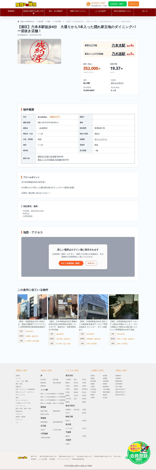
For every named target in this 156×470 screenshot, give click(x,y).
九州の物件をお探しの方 (83, 456)
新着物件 (11, 11)
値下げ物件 (118, 387)
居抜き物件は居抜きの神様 (81, 466)
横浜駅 (105, 395)
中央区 (68, 386)
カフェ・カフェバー (22, 400)
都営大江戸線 (91, 45)
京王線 (43, 430)
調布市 (84, 413)
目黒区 (76, 389)
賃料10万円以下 (120, 389)
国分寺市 (76, 410)
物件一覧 (33, 456)
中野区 (68, 392)
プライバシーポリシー (64, 459)
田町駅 (92, 395)
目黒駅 (92, 384)
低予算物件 (118, 384)
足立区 (76, 395)
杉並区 (84, 399)
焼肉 (17, 397)
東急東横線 (44, 422)
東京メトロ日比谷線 (47, 397)
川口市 (84, 428)
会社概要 (52, 459)
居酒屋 (18, 376)
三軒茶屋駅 (106, 389)
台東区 (84, 386)
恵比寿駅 (93, 381)
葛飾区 (84, 402)
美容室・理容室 (20, 417)
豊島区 (76, 392)
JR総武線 (43, 383)
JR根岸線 (43, 386)
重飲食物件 (118, 381)
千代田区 (68, 379)
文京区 (84, 379)
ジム (17, 422)
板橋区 (68, 402)
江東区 (68, 389)
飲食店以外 (19, 411)
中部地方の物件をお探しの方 (103, 456)
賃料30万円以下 (120, 395)
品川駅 (105, 397)
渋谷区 (84, 395)
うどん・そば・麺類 (22, 381)
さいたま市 (69, 428)
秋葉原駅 (105, 381)
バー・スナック (20, 406)
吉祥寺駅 (93, 389)
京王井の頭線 (57, 430)
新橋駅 (105, 378)
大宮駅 (92, 397)
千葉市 (84, 436)
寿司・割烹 (19, 384)
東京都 (40, 21)
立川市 (68, 413)
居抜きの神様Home (27, 21)
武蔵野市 (68, 410)
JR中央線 (55, 379)
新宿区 (76, 386)
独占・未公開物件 (56, 11)
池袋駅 (92, 378)
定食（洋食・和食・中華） (24, 408)
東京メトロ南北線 (58, 403)
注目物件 (118, 378)
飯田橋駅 (105, 387)
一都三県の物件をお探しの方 (48, 456)
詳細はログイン (55, 117)
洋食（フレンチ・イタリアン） (25, 392)
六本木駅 (58, 21)
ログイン (133, 4)
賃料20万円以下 (120, 392)
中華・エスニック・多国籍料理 (25, 389)
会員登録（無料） (117, 4)
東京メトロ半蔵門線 (59, 397)
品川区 (76, 383)
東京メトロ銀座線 (58, 394)
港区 (48, 21)
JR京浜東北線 (57, 383)
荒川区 (84, 392)
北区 (75, 399)
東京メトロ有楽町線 (59, 400)
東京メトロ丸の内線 (47, 394)
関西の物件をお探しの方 (66, 456)
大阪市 (68, 444)
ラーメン (18, 378)
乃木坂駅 (118, 53)
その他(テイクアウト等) (23, 403)
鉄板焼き (18, 387)
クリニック (19, 419)
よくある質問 (100, 11)
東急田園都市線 (58, 422)
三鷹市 (84, 410)
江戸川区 (68, 399)
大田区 (84, 383)
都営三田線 (44, 411)
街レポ (144, 11)
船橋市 (68, 436)
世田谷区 (85, 389)
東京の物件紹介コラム (122, 11)
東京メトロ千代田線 (94, 53)
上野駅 (92, 387)
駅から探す (117, 456)
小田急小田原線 (45, 437)
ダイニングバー (117, 83)
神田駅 (105, 384)
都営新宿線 (56, 411)
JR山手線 (43, 379)
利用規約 (33, 459)
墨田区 (68, 383)
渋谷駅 (92, 376)
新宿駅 (105, 376)
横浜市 (68, 421)
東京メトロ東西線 (46, 403)
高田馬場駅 (106, 392)
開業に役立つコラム (78, 11)
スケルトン (19, 414)
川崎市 (84, 421)
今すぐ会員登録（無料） (71, 263)
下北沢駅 (93, 392)
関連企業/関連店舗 (78, 459)
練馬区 (68, 395)
